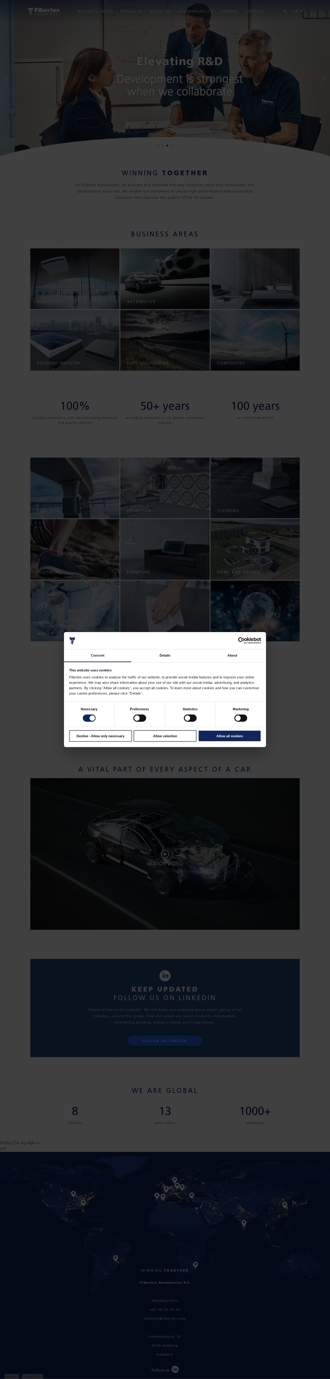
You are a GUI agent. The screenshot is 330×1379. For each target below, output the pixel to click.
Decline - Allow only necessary (100, 736)
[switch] (139, 718)
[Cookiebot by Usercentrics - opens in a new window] (241, 640)
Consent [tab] (97, 655)
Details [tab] (165, 655)
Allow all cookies (229, 736)
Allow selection (165, 736)
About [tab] (232, 655)
